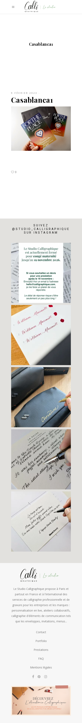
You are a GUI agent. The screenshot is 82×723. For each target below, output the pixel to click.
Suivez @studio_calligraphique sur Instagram (41, 229)
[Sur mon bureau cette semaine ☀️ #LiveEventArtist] (41, 335)
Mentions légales (41, 667)
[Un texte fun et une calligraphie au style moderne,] (41, 521)
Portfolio (41, 641)
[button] (8, 718)
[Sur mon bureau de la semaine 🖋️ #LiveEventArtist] (41, 459)
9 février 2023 (24, 92)
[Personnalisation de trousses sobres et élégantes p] (41, 397)
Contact (41, 632)
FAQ (41, 658)
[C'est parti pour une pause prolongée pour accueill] (41, 273)
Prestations (41, 650)
